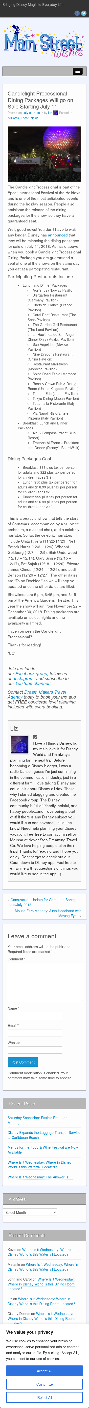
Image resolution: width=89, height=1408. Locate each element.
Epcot (25, 118)
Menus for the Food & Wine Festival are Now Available (43, 1150)
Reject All (44, 1397)
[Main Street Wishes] (44, 40)
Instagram (24, 678)
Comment (16, 958)
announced (58, 234)
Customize (44, 1384)
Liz (50, 112)
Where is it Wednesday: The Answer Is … (40, 1176)
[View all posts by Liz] (55, 112)
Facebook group (31, 673)
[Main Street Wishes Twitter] (84, 13)
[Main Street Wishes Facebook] (77, 13)
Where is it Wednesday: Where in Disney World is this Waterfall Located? (39, 1165)
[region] (44, 1366)
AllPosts (13, 118)
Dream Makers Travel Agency (37, 694)
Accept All (44, 1370)
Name (13, 1008)
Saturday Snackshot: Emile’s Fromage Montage (37, 1120)
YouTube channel (32, 683)
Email (13, 1025)
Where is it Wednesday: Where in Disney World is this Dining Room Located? (41, 1284)
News (34, 118)
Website (14, 1042)
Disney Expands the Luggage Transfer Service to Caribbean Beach (44, 1135)
